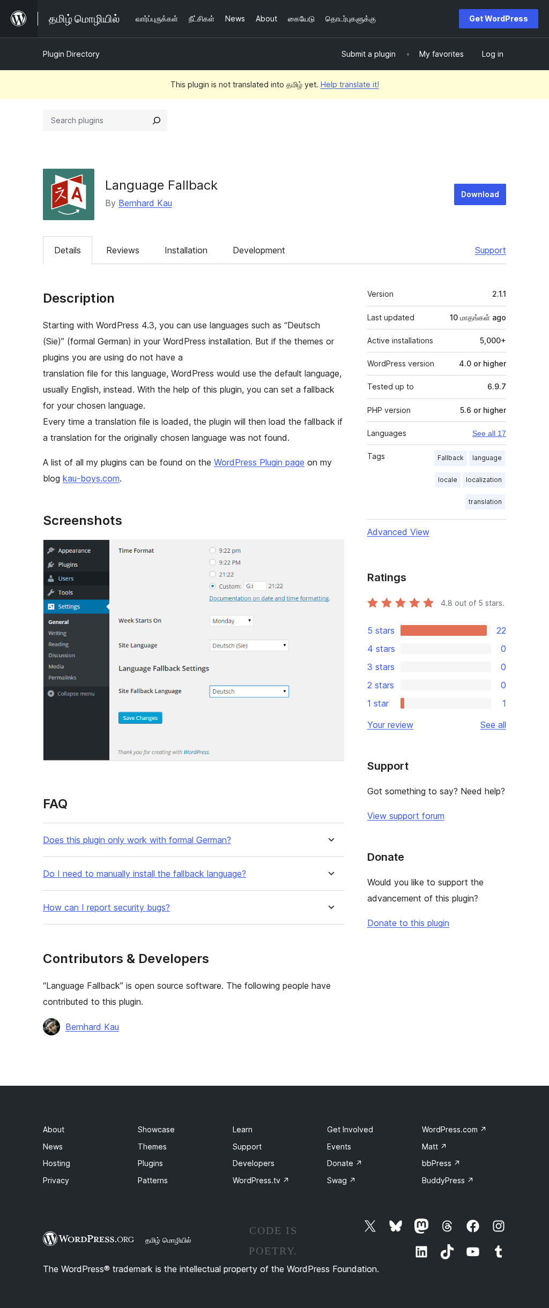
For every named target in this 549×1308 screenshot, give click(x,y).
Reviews (122, 250)
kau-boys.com (91, 478)
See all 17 (489, 433)
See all (493, 724)
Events (339, 1146)
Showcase (156, 1129)
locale (447, 480)
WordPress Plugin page (259, 462)
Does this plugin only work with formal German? (137, 840)
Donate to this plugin (408, 923)
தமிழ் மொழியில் (168, 1240)
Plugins (150, 1163)
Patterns (153, 1180)
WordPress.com (454, 1129)
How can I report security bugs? (106, 908)
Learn (243, 1129)
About (53, 1129)
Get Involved (350, 1129)
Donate (344, 1163)
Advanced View (398, 532)
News (53, 1146)
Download (480, 194)
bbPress (441, 1163)
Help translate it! (350, 84)
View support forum (405, 815)
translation (485, 502)
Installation (186, 250)
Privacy (56, 1180)
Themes (152, 1146)
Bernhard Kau (145, 203)
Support (490, 250)
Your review (390, 724)
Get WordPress (498, 18)
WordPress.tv (261, 1180)
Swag (341, 1180)
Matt (434, 1146)
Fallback (450, 458)
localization (484, 480)
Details (67, 250)
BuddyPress (448, 1180)
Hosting (56, 1163)
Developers (253, 1163)
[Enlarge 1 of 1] (329, 553)
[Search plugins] (156, 120)
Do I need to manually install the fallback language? (144, 874)
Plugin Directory (71, 53)
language (487, 458)
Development (259, 250)
